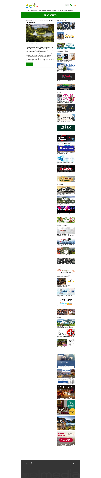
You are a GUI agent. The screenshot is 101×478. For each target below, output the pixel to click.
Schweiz (52, 10)
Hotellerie (61, 10)
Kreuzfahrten (67, 10)
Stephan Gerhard (34, 43)
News (29, 10)
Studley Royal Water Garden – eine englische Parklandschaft (39, 21)
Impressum (28, 462)
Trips (55, 10)
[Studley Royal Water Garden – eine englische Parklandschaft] (40, 33)
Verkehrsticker (34, 10)
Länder (48, 10)
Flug (58, 10)
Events (71, 10)
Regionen (39, 10)
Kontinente (44, 10)
